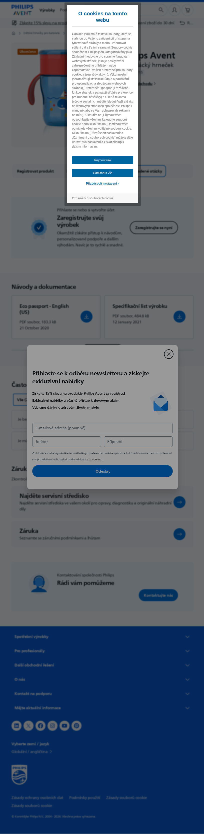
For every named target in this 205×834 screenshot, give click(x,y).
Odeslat (101, 471)
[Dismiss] (167, 354)
